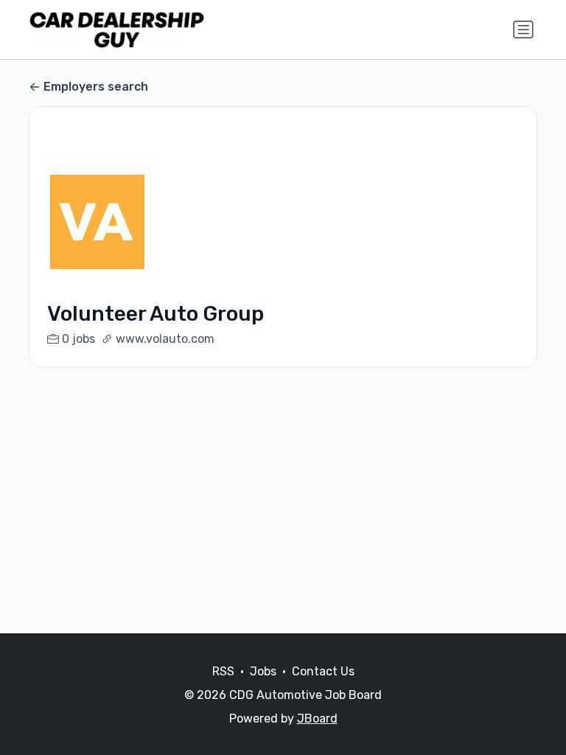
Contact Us (323, 671)
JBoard (317, 718)
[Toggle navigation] (523, 29)
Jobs (263, 671)
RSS (223, 671)
